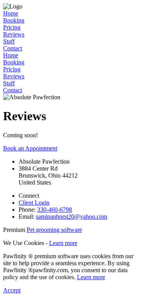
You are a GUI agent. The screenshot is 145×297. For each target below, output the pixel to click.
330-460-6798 (54, 209)
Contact (12, 48)
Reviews (13, 34)
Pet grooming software (54, 229)
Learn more (63, 243)
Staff (9, 41)
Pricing (11, 27)
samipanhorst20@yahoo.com (71, 216)
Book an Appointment (30, 148)
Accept (11, 290)
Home (10, 13)
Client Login (34, 202)
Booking (13, 20)
